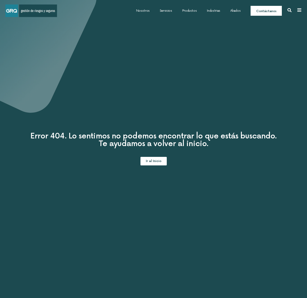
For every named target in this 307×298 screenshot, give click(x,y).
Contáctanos (266, 11)
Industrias (213, 11)
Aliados (235, 11)
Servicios (166, 11)
